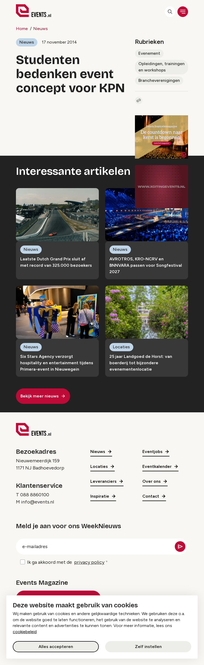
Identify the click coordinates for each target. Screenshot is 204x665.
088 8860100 (34, 495)
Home (22, 28)
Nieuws (40, 28)
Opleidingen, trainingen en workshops (161, 67)
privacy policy (89, 562)
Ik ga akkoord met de (65, 562)
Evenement (149, 53)
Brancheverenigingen (159, 80)
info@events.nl (37, 502)
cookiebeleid (25, 631)
